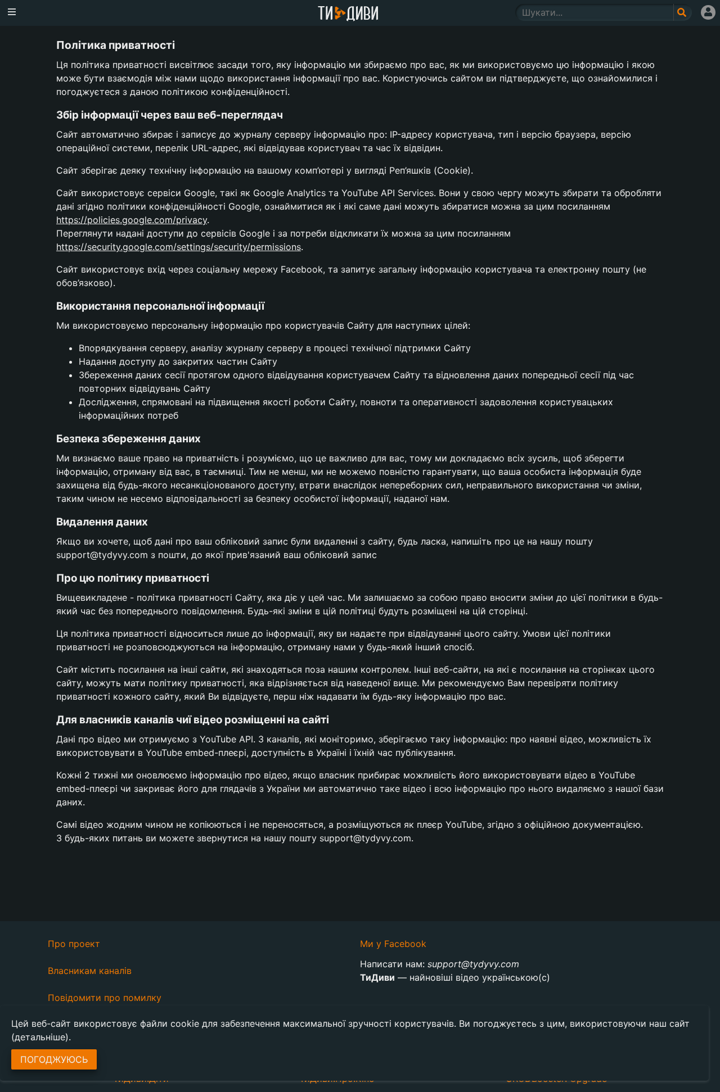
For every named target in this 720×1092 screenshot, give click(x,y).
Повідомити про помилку (104, 997)
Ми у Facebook (393, 943)
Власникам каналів (90, 970)
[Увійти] (708, 12)
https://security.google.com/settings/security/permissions (178, 246)
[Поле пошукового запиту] (682, 12)
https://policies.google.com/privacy (131, 219)
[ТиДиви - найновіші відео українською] (348, 14)
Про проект (74, 943)
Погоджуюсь (54, 1059)
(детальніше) (40, 1037)
